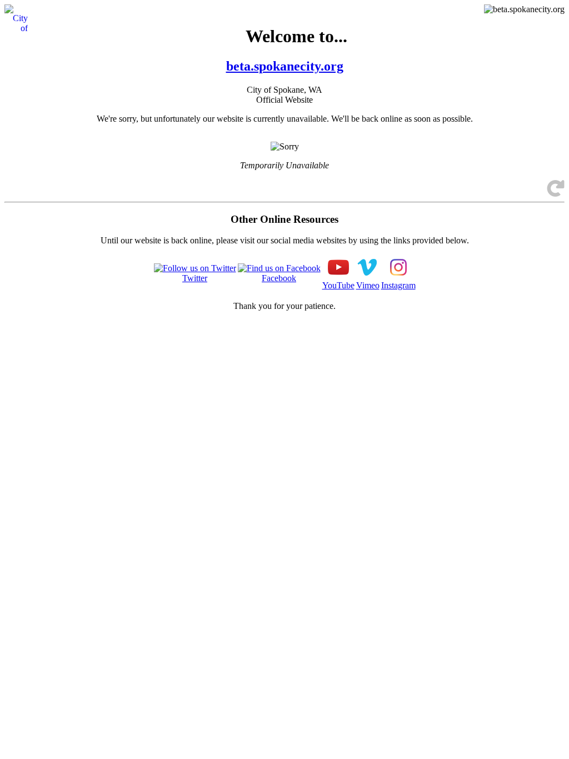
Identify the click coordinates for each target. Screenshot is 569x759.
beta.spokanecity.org (284, 66)
